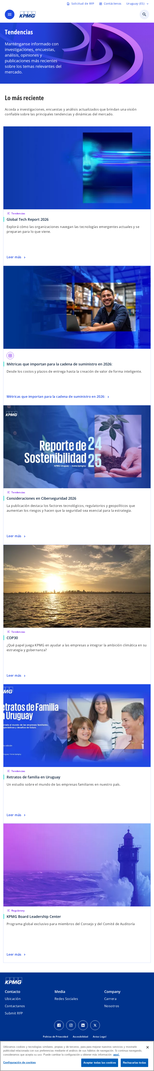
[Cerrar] (147, 1047)
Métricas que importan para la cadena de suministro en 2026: (59, 364)
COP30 (13, 637)
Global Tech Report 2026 (28, 219)
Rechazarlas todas (134, 1062)
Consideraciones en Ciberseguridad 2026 (41, 498)
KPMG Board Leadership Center (35, 916)
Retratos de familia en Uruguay (33, 777)
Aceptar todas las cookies (99, 1062)
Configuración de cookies (19, 1062)
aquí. (116, 1054)
